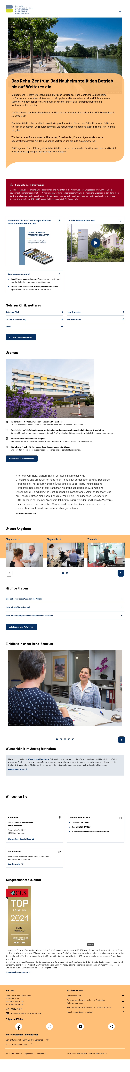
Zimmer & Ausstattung (16, 319)
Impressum (29, 1053)
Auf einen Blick (12, 312)
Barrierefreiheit (74, 319)
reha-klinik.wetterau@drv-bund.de (26, 1013)
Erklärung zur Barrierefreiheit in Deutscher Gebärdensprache (86, 1001)
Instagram (50, 1025)
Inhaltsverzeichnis (14, 1053)
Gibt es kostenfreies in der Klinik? (24, 598)
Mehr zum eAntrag (16, 769)
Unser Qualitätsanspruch (17, 972)
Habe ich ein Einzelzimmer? (18, 607)
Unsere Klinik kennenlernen (21, 458)
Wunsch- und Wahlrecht (39, 759)
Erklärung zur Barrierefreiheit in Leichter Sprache (89, 1007)
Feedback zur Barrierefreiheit (80, 1012)
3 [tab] (65, 739)
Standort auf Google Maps (19, 839)
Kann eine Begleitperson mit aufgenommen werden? (29, 615)
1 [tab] (63, 573)
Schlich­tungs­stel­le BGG (16, 1044)
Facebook (19, 1025)
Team (8, 326)
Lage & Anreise (74, 312)
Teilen (111, 1026)
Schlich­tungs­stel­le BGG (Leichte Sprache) (24, 1039)
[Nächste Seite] (121, 573)
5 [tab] (73, 739)
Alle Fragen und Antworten (21, 627)
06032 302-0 (16, 1009)
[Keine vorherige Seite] (9, 573)
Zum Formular (14, 864)
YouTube (81, 1025)
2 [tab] (67, 573)
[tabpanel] (24, 554)
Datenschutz (41, 1053)
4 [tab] (69, 739)
